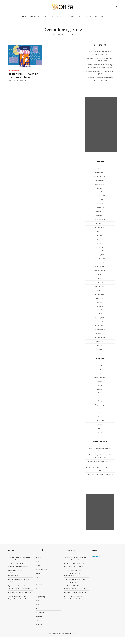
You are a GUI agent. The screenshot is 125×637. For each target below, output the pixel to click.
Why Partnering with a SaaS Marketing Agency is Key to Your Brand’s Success (100, 66)
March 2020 (99, 282)
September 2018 (100, 337)
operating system (99, 401)
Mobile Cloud (34, 16)
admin (20, 80)
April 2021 (100, 243)
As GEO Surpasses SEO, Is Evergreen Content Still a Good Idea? (100, 53)
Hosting (99, 389)
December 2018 (100, 326)
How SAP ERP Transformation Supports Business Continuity (17, 597)
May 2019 (100, 310)
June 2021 (100, 235)
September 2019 (100, 294)
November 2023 (100, 196)
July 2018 (100, 345)
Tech (79, 16)
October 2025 (99, 172)
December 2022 (100, 208)
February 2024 (99, 192)
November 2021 (100, 219)
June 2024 (99, 188)
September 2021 (100, 227)
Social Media (100, 420)
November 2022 (100, 212)
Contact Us (99, 16)
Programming (99, 405)
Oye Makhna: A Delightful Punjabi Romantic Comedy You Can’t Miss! (100, 79)
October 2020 (99, 267)
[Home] (54, 35)
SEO (100, 409)
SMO (99, 417)
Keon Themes (72, 633)
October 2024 (99, 184)
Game (100, 385)
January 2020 (99, 290)
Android (99, 365)
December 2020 (100, 259)
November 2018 (100, 330)
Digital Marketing (58, 16)
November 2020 (100, 263)
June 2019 (100, 306)
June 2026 (99, 168)
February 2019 (99, 318)
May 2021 (100, 239)
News (99, 397)
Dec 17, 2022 (11, 80)
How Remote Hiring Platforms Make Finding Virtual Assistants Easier (99, 59)
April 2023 (100, 200)
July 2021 (99, 231)
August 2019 (100, 298)
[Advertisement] (102, 124)
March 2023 (99, 204)
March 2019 (99, 314)
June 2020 (99, 275)
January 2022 (100, 216)
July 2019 (100, 302)
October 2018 (100, 334)
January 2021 (100, 255)
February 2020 (99, 286)
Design (45, 16)
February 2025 (99, 180)
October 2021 (100, 223)
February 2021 (99, 251)
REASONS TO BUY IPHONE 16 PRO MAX (19, 592)
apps (99, 369)
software (71, 16)
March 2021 (99, 247)
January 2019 (100, 322)
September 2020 (99, 271)
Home (24, 16)
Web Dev (88, 16)
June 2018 (100, 349)
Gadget (99, 381)
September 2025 (99, 176)
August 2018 (100, 341)
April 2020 (100, 278)
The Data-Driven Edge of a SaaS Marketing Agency (99, 72)
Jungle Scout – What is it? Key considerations (23, 75)
